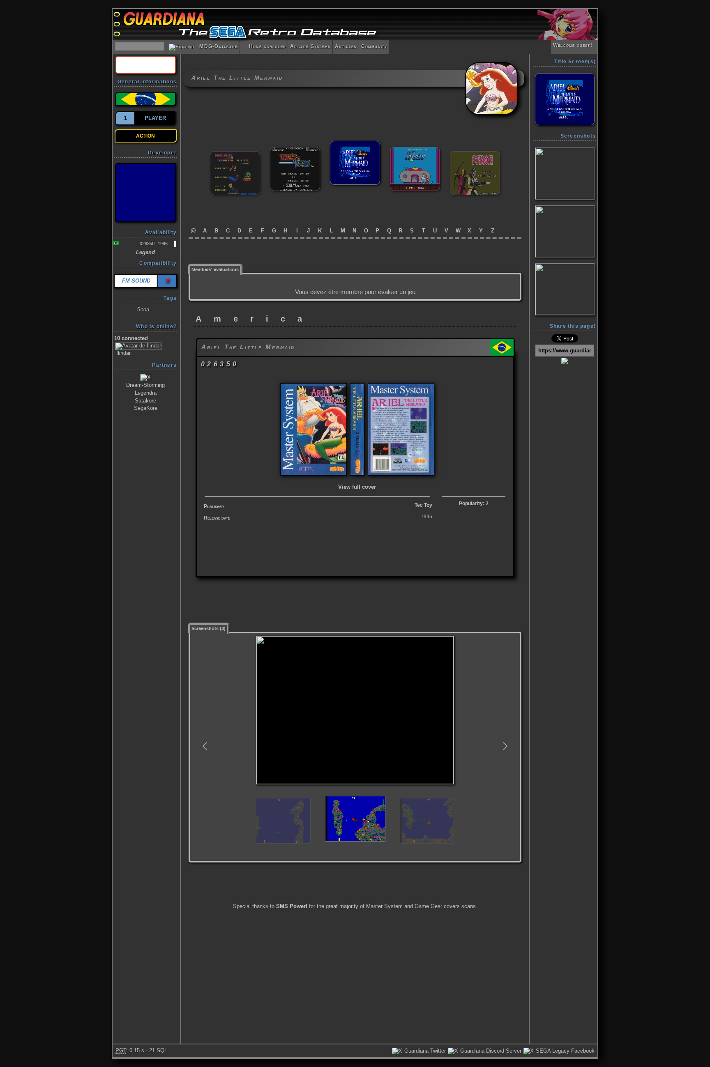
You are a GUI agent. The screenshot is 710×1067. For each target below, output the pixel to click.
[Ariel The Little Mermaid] (355, 144)
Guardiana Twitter (424, 1051)
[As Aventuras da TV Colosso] (415, 150)
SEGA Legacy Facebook (564, 1051)
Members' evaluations (215, 269)
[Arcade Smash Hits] (235, 155)
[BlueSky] (145, 193)
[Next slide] (504, 746)
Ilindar (123, 353)
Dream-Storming (145, 385)
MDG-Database (218, 46)
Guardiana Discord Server (490, 1051)
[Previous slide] (205, 746)
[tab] (215, 269)
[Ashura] (475, 155)
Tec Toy (423, 505)
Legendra (146, 393)
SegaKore (145, 408)
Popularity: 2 (474, 503)
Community (374, 46)
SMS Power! (291, 906)
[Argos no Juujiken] (295, 150)
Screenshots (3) (208, 628)
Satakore (145, 401)
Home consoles (264, 46)
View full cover (357, 487)
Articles (346, 46)
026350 (147, 243)
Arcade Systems (310, 46)
